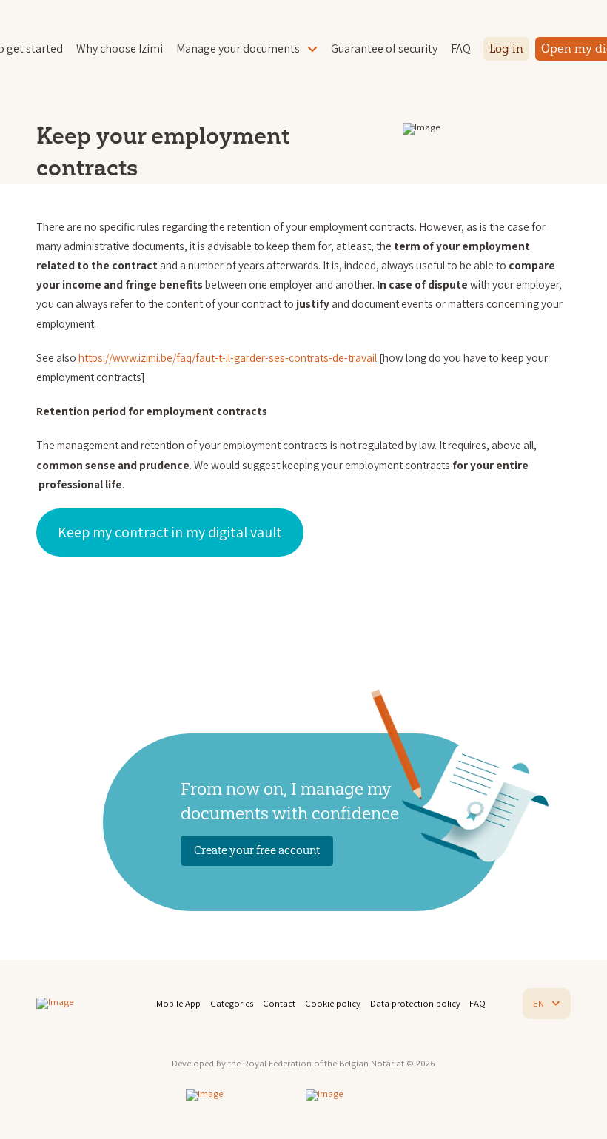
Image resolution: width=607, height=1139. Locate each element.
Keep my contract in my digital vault (170, 532)
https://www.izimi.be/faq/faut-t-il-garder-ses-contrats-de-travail (227, 357)
